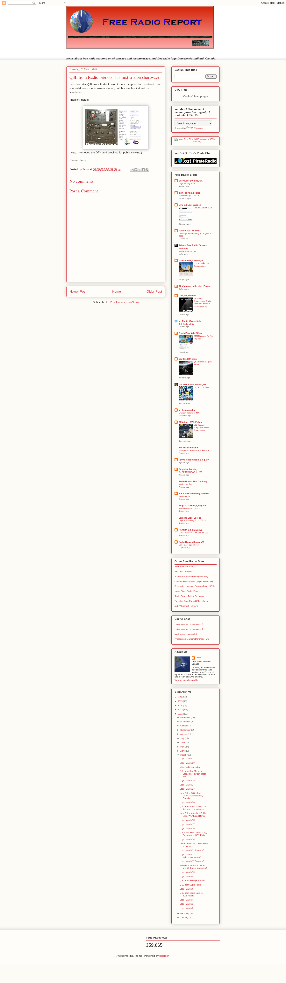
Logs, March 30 (187, 763)
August (184, 734)
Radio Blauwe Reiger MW (191, 542)
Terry (198, 657)
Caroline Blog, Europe (190, 518)
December (185, 717)
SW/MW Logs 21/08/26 (189, 196)
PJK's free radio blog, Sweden (194, 493)
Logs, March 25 (187, 780)
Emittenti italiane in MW (189, 413)
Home (116, 291)
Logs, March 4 (186, 900)
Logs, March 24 (187, 785)
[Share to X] (139, 170)
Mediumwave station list (186, 634)
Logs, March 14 (187, 839)
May (182, 747)
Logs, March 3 (186, 904)
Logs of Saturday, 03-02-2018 (192, 521)
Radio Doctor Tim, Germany (193, 481)
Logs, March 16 (187, 828)
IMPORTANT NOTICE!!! (189, 508)
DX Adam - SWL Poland (191, 422)
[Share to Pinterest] (147, 170)
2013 (180, 709)
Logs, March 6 (186, 889)
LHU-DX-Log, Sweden (190, 205)
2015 (180, 701)
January (184, 917)
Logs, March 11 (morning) (192, 861)
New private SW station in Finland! (194, 450)
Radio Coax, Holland (189, 230)
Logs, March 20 (187, 802)
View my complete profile (186, 680)
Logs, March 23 (187, 789)
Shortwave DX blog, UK (191, 181)
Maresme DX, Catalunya (191, 260)
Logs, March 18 (187, 820)
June (183, 742)
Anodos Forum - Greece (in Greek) (191, 576)
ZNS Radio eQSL (186, 324)
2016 (180, 697)
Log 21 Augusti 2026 (203, 208)
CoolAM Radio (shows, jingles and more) (194, 581)
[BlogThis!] (136, 170)
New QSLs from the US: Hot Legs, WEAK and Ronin (193, 814)
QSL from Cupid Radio (190, 885)
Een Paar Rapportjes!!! (189, 545)
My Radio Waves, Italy (190, 321)
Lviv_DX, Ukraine (187, 295)
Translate (198, 128)
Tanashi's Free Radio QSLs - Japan (191, 601)
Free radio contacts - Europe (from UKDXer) (196, 586)
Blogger (164, 955)
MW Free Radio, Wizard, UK (192, 384)
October (184, 725)
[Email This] (132, 170)
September (185, 730)
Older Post (154, 291)
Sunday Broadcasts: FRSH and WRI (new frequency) (193, 866)
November (185, 721)
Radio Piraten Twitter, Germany (189, 596)
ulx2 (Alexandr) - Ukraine (186, 606)
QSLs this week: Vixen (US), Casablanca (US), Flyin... (193, 833)
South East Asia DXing (190, 333)
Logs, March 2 (186, 908)
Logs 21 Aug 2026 (187, 183)
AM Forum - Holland (184, 566)
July (182, 738)
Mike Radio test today (190, 767)
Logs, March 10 (187, 872)
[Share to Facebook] (143, 170)
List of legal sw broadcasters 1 (189, 624)
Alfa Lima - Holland (183, 571)
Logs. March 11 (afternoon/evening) (190, 855)
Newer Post (77, 291)
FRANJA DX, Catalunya (190, 530)
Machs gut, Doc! (186, 484)
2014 (180, 705)
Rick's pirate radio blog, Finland (195, 286)
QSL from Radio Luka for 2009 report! (191, 894)
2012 (180, 714)
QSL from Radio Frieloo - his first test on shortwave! (193, 807)
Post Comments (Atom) (124, 302)
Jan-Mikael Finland (188, 447)
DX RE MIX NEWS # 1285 (190, 472)
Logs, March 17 (187, 824)
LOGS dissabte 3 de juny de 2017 (194, 533)
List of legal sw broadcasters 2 (189, 629)
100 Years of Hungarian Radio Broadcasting (201, 427)
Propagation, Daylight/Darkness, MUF (192, 639)
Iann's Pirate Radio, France (187, 591)
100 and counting (202, 387)
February (185, 913)
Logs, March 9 (186, 876)
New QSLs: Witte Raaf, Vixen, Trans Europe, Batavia (191, 795)
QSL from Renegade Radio (192, 880)
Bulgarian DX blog (188, 469)
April (182, 751)
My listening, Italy (188, 410)
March (183, 755)
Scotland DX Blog (188, 359)
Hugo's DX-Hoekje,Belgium (192, 505)
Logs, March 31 (187, 758)
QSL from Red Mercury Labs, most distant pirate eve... (193, 773)
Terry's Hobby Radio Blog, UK (194, 460)
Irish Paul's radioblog (189, 193)
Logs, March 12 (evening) (192, 850)
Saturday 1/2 (184, 496)
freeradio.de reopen (188, 251)
